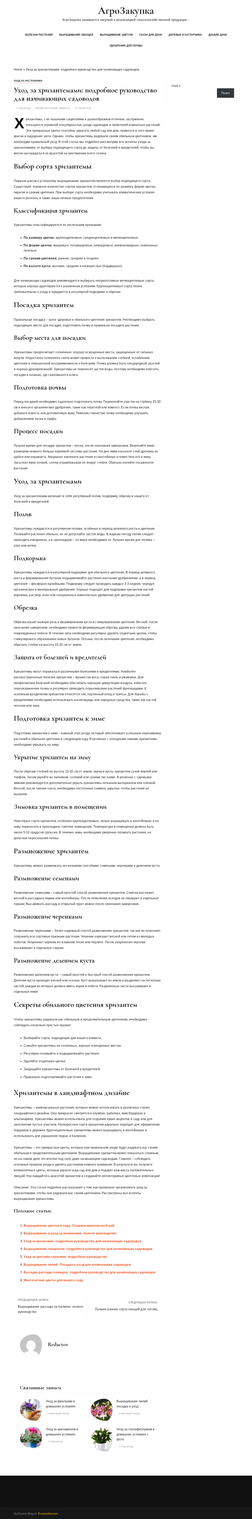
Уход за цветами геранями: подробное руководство (65, 1256)
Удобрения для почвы (126, 45)
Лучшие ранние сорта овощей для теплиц (126, 1309)
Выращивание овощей (76, 34)
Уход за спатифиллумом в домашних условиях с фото (136, 1434)
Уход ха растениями (28, 80)
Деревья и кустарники (185, 34)
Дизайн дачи (217, 34)
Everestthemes (48, 1513)
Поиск (176, 86)
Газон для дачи (150, 34)
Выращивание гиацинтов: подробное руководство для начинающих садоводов (88, 1249)
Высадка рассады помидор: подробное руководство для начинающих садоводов (90, 1272)
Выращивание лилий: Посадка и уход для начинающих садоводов (77, 1264)
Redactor (85, 108)
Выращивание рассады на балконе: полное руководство (50, 1309)
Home (18, 69)
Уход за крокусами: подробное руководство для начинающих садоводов (82, 1241)
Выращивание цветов (116, 34)
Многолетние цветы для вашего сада (53, 1280)
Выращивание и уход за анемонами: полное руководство (70, 1233)
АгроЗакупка (126, 10)
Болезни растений (39, 34)
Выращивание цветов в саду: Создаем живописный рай (69, 1225)
